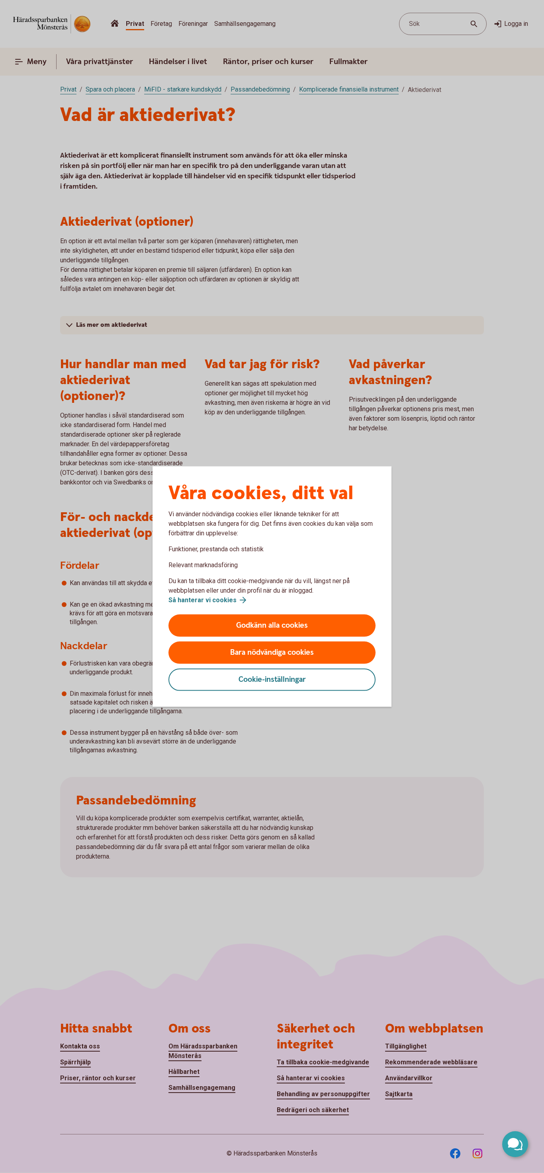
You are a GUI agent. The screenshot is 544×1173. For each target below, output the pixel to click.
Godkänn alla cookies (272, 625)
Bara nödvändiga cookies (272, 653)
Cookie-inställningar (272, 680)
